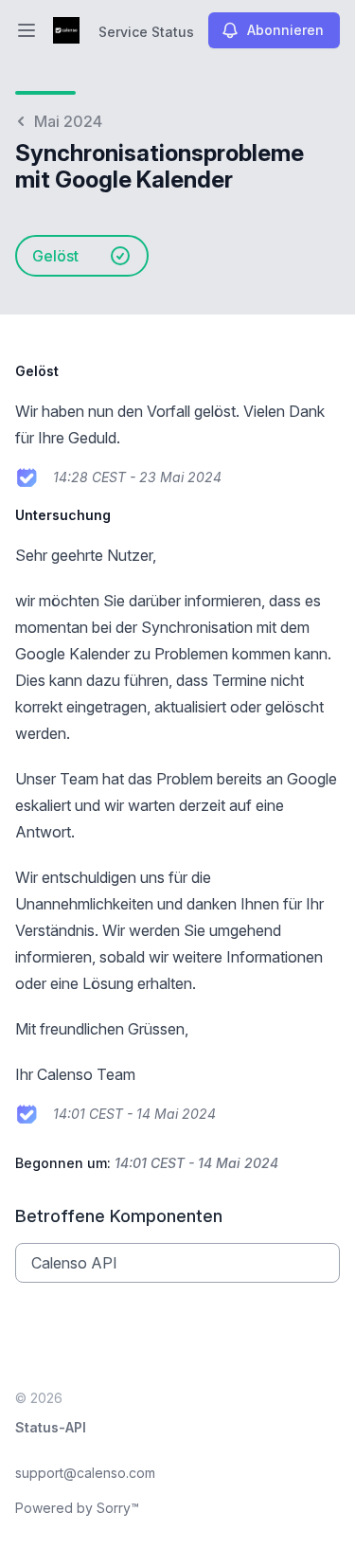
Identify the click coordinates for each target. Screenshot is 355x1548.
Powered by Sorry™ (77, 1508)
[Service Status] (66, 30)
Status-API (50, 1427)
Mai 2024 (68, 121)
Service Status (146, 32)
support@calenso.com (85, 1473)
